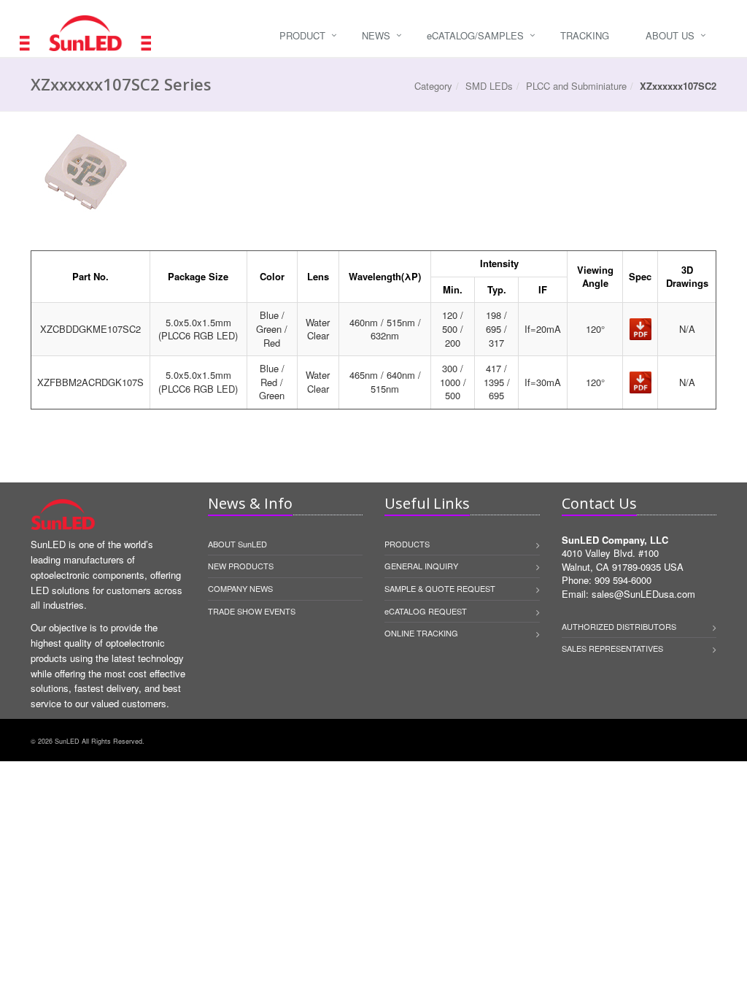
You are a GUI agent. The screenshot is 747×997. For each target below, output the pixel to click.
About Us (670, 35)
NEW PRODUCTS (241, 565)
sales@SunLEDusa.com (643, 594)
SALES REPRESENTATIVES (612, 648)
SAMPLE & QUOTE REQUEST (439, 588)
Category (433, 86)
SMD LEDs (489, 86)
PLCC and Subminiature (576, 86)
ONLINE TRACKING (421, 633)
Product (302, 35)
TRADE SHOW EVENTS (251, 611)
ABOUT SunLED (237, 544)
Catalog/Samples (475, 35)
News (376, 35)
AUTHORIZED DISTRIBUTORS (619, 626)
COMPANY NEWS (240, 588)
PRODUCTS (407, 544)
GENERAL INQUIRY (421, 565)
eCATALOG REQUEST (425, 611)
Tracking (584, 35)
